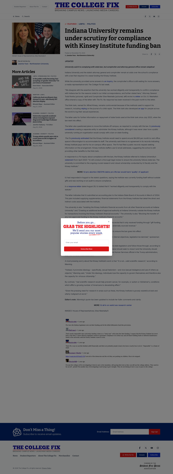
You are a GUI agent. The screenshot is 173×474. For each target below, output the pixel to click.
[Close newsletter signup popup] (109, 221)
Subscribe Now (86, 249)
